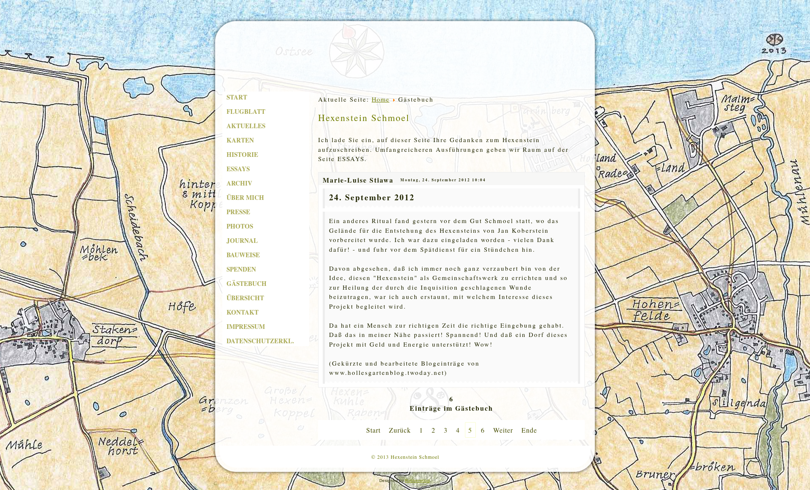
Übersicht (245, 297)
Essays (238, 168)
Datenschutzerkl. (260, 340)
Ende (529, 429)
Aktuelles (246, 125)
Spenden (241, 269)
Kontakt (243, 312)
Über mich (245, 197)
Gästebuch (247, 283)
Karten (240, 140)
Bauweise (243, 254)
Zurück (400, 429)
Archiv (239, 183)
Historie (242, 154)
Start (237, 97)
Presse (238, 211)
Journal (242, 240)
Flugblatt (246, 111)
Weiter (503, 429)
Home (380, 99)
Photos (240, 226)
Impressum (246, 326)
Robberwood (417, 480)
